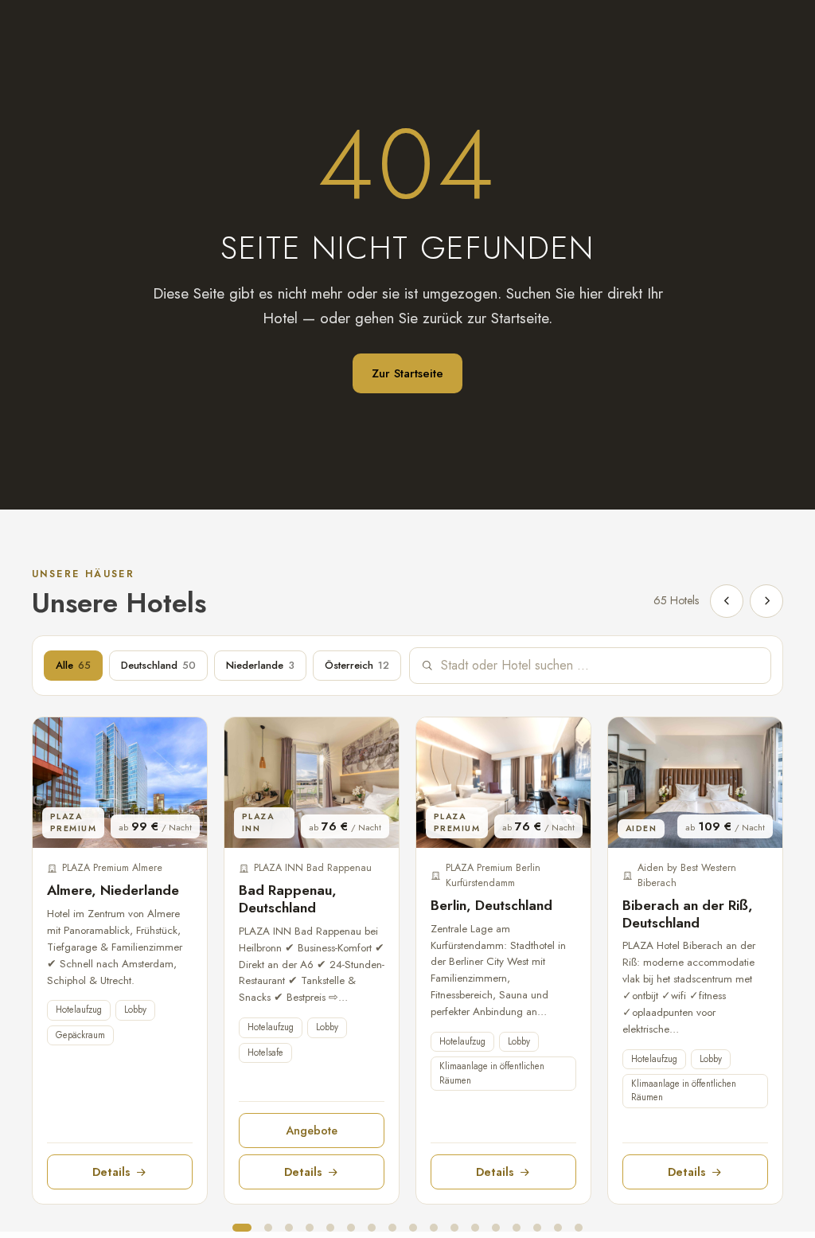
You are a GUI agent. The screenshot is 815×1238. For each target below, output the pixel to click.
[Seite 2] (268, 1228)
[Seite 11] (454, 1228)
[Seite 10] (434, 1228)
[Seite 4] (310, 1228)
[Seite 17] (579, 1228)
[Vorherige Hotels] (726, 601)
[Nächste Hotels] (766, 601)
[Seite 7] (372, 1228)
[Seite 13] (496, 1228)
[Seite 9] (413, 1228)
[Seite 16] (558, 1228)
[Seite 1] (242, 1228)
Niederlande (260, 665)
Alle (73, 665)
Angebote (311, 1130)
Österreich (357, 665)
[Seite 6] (351, 1228)
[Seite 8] (392, 1228)
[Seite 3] (289, 1228)
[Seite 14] (517, 1228)
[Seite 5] (330, 1228)
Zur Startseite (407, 373)
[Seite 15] (537, 1228)
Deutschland (158, 665)
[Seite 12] (475, 1228)
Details (111, 1171)
